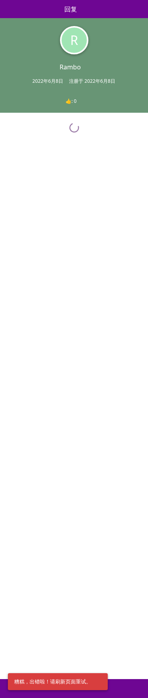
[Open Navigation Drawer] (8, 9)
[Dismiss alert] (99, 682)
